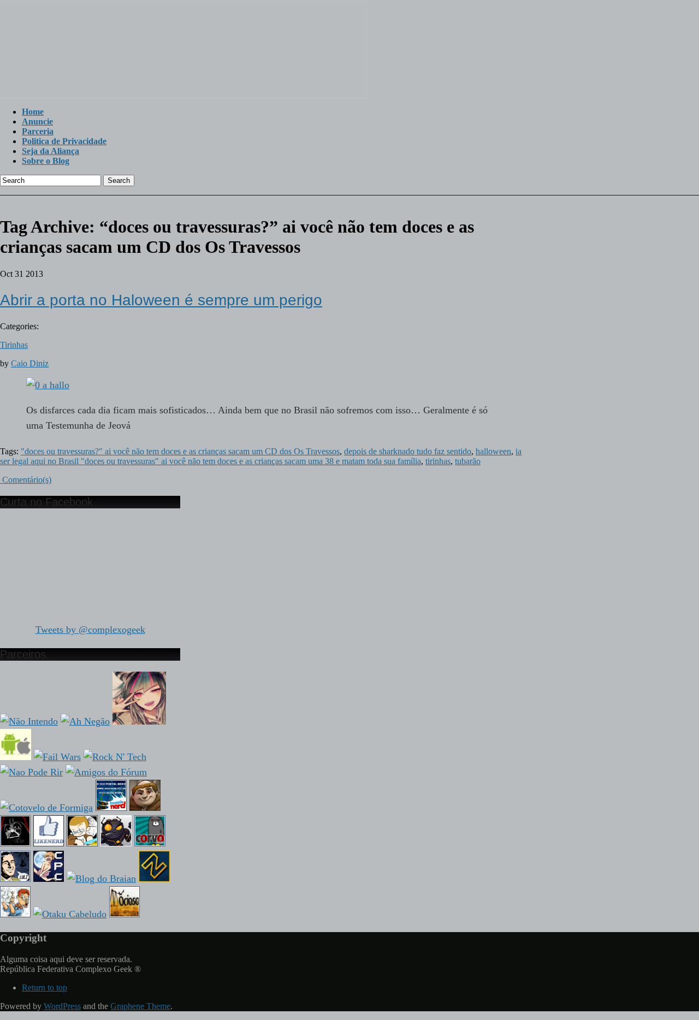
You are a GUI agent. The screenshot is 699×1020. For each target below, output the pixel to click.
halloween (493, 451)
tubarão (468, 461)
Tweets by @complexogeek (90, 629)
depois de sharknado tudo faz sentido (407, 451)
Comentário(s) (25, 479)
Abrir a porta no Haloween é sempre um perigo (161, 300)
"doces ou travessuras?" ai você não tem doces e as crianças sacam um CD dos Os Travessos (180, 451)
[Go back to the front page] (183, 95)
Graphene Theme (140, 1006)
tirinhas (438, 461)
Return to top (44, 987)
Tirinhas (14, 344)
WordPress (62, 1006)
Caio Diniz (30, 363)
